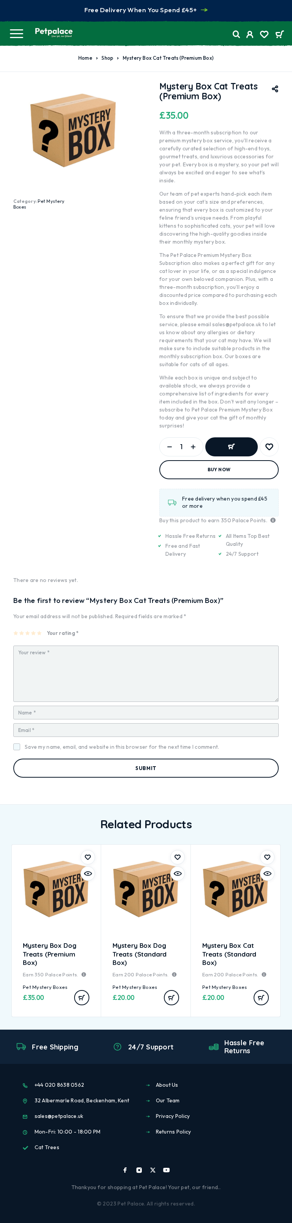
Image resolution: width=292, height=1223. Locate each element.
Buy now (219, 469)
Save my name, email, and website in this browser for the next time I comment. (122, 746)
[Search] (236, 34)
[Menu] (16, 33)
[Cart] (279, 35)
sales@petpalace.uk (236, 324)
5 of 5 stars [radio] (40, 633)
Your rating (62, 633)
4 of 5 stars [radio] (33, 633)
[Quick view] (88, 873)
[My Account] (250, 35)
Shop (107, 58)
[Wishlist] (264, 35)
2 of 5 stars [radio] (22, 633)
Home (85, 58)
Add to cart (231, 446)
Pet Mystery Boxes (45, 987)
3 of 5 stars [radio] (28, 633)
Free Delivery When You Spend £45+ (140, 10)
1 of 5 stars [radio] (16, 633)
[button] (81, 997)
